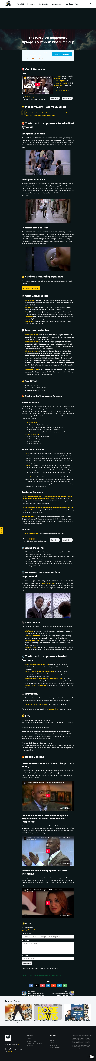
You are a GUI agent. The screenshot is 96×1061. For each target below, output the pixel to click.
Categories (56, 4)
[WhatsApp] (65, 985)
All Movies (31, 4)
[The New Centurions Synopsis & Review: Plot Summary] (77, 1012)
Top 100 (20, 4)
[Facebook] (31, 985)
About (29, 1039)
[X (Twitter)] (37, 985)
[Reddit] (53, 985)
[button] (31, 288)
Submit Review (27, 963)
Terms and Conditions (34, 1043)
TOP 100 (52, 1043)
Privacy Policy (32, 1041)
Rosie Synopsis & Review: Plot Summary (46, 1020)
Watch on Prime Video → (62, 54)
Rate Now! (54, 98)
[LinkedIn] (48, 985)
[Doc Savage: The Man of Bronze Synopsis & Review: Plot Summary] (18, 1012)
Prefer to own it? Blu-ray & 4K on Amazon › (36, 59)
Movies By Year (55, 1047)
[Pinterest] (42, 985)
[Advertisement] (48, 19)
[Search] (90, 4)
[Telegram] (59, 985)
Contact (30, 1046)
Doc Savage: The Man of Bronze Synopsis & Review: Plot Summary (17, 1021)
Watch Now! (67, 98)
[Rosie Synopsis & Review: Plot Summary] (48, 1012)
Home (52, 1040)
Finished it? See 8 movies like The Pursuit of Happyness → (41, 975)
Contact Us (43, 4)
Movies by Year (72, 4)
